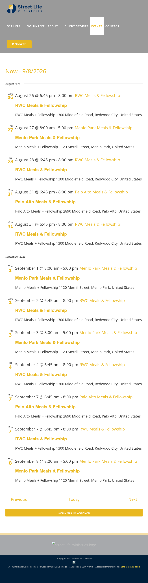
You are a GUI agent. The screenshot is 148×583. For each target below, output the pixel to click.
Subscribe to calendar (74, 512)
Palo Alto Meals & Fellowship (45, 201)
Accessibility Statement (107, 566)
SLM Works (87, 566)
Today (74, 499)
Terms (33, 566)
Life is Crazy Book (130, 566)
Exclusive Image (59, 566)
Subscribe (74, 566)
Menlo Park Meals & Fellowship (47, 137)
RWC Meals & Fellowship (41, 105)
